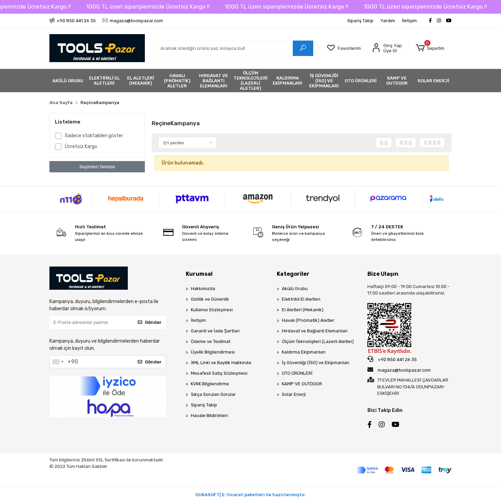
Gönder (153, 322)
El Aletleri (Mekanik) (302, 309)
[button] (430, 48)
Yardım (387, 20)
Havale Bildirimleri (209, 415)
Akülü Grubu (295, 288)
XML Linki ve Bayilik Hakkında (221, 362)
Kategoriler (293, 274)
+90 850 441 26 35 (397, 359)
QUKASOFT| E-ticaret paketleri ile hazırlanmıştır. (250, 494)
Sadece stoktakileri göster (94, 136)
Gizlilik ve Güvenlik (210, 299)
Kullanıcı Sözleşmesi (212, 309)
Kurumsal (199, 274)
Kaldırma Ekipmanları (303, 352)
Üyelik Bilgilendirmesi (213, 352)
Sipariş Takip (360, 20)
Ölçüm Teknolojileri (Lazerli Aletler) (318, 341)
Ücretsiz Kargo (81, 146)
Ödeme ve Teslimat (210, 341)
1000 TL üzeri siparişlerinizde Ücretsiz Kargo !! (148, 6)
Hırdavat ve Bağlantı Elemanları (315, 330)
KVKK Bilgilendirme (210, 383)
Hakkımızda (203, 288)
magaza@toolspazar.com (404, 370)
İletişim (409, 20)
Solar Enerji (294, 394)
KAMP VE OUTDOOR (302, 383)
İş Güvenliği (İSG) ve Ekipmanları (315, 362)
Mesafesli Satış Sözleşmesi (219, 373)
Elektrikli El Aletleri (301, 299)
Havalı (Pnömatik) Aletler (308, 320)
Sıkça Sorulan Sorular (213, 394)
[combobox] (57, 362)
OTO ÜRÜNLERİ (297, 373)
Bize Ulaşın (382, 274)
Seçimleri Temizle (97, 166)
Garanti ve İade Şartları (215, 330)
